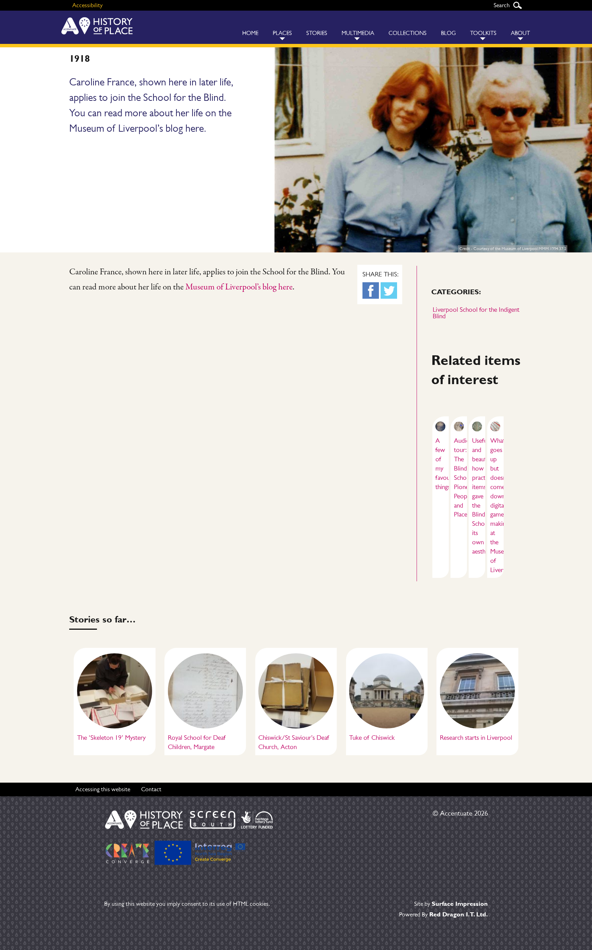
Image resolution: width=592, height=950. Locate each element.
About (520, 33)
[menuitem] (250, 27)
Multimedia (358, 33)
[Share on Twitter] (389, 290)
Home (250, 33)
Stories (316, 33)
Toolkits (483, 33)
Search (517, 5)
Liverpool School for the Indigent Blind (476, 312)
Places (282, 33)
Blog (448, 33)
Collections (407, 33)
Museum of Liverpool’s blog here (239, 287)
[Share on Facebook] (370, 290)
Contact (151, 789)
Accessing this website (102, 789)
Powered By (443, 914)
